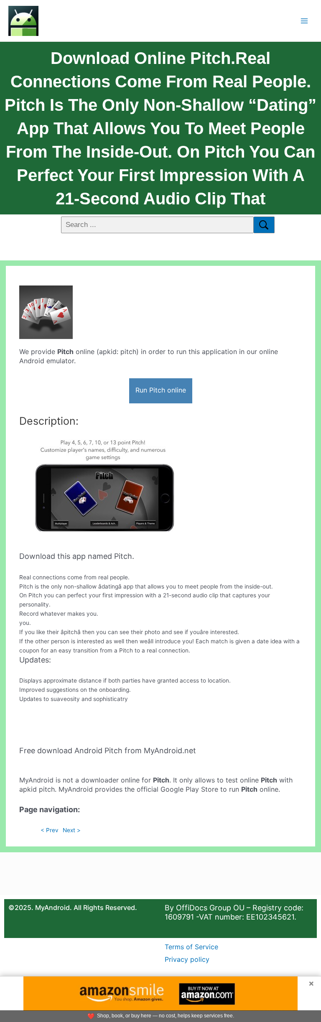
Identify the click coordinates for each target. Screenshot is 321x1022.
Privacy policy (187, 959)
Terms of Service (191, 947)
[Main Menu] (304, 20)
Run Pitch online (160, 390)
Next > (72, 830)
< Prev (50, 830)
